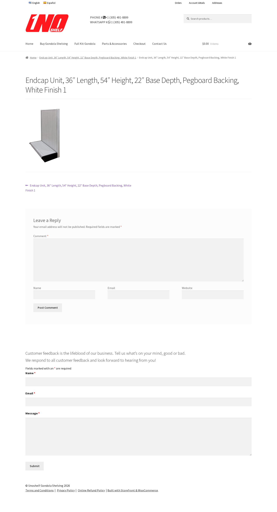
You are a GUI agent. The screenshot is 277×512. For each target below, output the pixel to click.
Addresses (217, 3)
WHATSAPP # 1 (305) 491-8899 (111, 22)
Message (32, 413)
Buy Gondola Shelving (54, 43)
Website (187, 288)
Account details (197, 3)
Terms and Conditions (39, 490)
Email (111, 288)
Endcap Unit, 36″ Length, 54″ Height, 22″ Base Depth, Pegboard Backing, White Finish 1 (87, 57)
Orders (178, 3)
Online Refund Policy (91, 490)
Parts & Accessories (114, 43)
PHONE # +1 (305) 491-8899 (109, 17)
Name (37, 288)
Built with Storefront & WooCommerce (132, 490)
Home (29, 43)
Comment (40, 236)
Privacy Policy (66, 490)
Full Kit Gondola (84, 43)
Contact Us (159, 43)
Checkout (139, 43)
